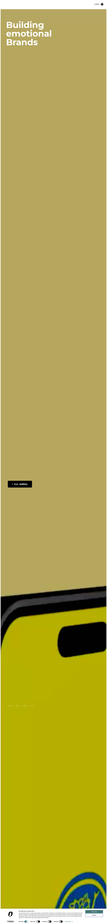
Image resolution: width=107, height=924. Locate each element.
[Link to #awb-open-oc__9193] (102, 4)
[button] (20, 484)
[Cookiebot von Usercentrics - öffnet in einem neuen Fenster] (10, 922)
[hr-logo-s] (11, 3)
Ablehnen (94, 915)
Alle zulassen (94, 911)
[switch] (38, 922)
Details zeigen (68, 921)
